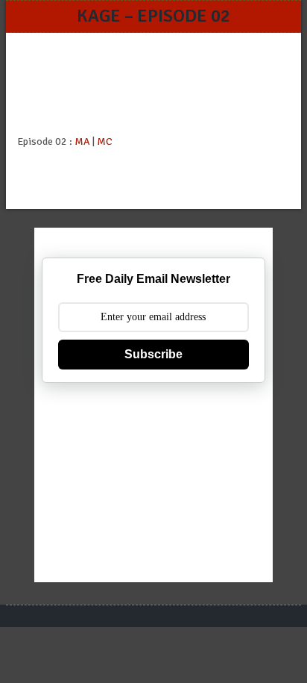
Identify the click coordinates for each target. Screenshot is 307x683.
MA (82, 141)
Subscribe (153, 354)
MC (105, 141)
